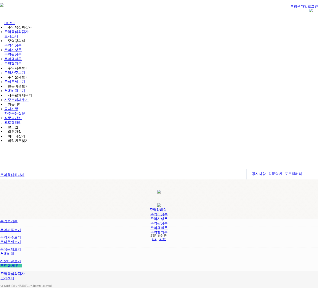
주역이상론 (13, 45)
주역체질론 (13, 59)
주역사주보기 (14, 72)
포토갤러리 (13, 122)
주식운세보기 (14, 81)
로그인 (313, 6)
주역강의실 (159, 209)
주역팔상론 (13, 54)
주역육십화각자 (12, 273)
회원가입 (301, 6)
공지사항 (11, 109)
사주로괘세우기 (16, 100)
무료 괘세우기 (11, 265)
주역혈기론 (13, 63)
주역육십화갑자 (16, 32)
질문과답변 (13, 118)
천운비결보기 (14, 91)
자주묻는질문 (14, 113)
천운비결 (7, 254)
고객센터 (7, 278)
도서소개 (11, 36)
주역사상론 (13, 50)
